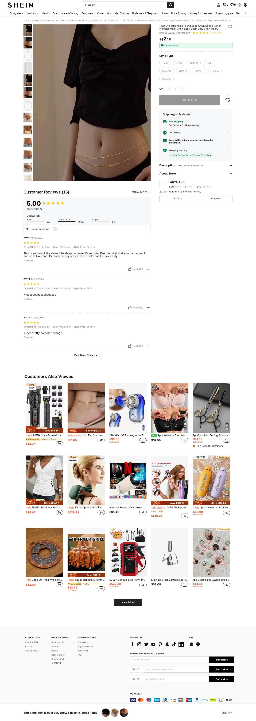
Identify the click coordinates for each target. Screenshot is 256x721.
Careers (29, 646)
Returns (55, 646)
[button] (239, 5)
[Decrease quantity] (168, 89)
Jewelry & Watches (40, 20)
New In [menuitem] (45, 13)
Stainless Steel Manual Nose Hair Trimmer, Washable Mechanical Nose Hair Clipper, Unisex (169, 579)
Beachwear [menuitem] (88, 13)
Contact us (82, 642)
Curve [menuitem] (100, 13)
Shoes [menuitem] (164, 13)
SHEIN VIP (56, 663)
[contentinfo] (182, 700)
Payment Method (85, 646)
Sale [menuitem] (55, 13)
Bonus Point (83, 651)
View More (128, 602)
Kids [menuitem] (109, 13)
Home (26, 20)
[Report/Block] (148, 269)
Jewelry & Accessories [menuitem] (201, 13)
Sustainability (31, 651)
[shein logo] (20, 5)
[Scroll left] (242, 13)
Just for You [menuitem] (32, 13)
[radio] (165, 63)
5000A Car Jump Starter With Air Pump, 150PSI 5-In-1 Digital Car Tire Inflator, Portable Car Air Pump (128, 579)
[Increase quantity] (182, 89)
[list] (157, 644)
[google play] (198, 646)
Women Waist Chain (109, 20)
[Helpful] (130, 269)
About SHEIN (31, 642)
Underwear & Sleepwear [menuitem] (145, 13)
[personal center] (218, 5)
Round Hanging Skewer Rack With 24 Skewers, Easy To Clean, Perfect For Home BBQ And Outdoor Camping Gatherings (86, 579)
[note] (44, 429)
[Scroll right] (246, 13)
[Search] (170, 5)
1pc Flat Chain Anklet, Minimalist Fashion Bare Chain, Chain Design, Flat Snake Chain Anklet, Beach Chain (86, 435)
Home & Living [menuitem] (178, 13)
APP (191, 637)
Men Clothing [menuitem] (122, 13)
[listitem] (44, 416)
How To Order (57, 655)
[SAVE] (227, 100)
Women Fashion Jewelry (64, 20)
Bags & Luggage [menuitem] (224, 13)
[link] (225, 5)
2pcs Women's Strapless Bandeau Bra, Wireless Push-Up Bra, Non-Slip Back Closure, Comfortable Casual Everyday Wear (170, 435)
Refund (54, 651)
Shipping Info (57, 642)
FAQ (79, 655)
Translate (28, 260)
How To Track (57, 659)
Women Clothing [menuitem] (69, 13)
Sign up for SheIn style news (147, 653)
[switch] (54, 229)
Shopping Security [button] (178, 150)
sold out (190, 100)
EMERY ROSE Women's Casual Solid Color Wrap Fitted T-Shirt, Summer (44, 507)
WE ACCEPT (136, 694)
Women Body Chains (88, 20)
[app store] (191, 646)
